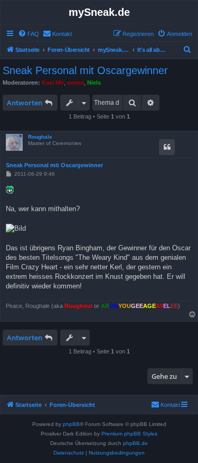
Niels (94, 82)
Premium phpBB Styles (129, 434)
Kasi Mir (53, 82)
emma (75, 82)
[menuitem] (28, 34)
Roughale (40, 137)
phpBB (71, 424)
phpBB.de (135, 443)
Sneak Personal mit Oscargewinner (85, 70)
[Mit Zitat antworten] (167, 147)
